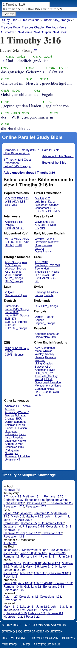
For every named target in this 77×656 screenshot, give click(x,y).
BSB (7, 204)
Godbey (53, 204)
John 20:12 (11, 573)
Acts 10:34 (25, 583)
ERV (20, 198)
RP (37, 275)
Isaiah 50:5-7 (12, 549)
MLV (57, 211)
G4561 (30, 79)
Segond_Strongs (45, 323)
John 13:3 (57, 606)
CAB (56, 392)
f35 (53, 275)
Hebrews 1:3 (12, 529)
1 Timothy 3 (8, 32)
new (24, 262)
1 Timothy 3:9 (12, 496)
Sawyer (39, 366)
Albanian (10, 406)
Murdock (52, 292)
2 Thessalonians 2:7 (60, 503)
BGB (53, 278)
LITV (53, 208)
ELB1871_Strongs (16, 321)
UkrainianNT (12, 459)
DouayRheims (43, 251)
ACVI (15, 228)
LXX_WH (54, 265)
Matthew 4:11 (51, 563)
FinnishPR (11, 428)
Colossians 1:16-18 (59, 526)
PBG (21, 447)
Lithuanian (11, 447)
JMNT (45, 225)
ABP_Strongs (13, 262)
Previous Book (10, 27)
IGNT (8, 228)
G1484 (5, 102)
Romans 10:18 (13, 586)
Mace (38, 351)
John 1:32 (48, 549)
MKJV (17, 239)
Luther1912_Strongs (17, 315)
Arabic (27, 406)
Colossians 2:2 (35, 503)
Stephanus (41, 265)
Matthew (53, 242)
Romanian (11, 456)
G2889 (15, 113)
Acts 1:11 (40, 573)
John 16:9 (40, 553)
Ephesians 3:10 (57, 573)
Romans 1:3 (11, 556)
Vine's (25, 644)
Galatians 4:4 (12, 526)
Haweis (39, 357)
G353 (25, 113)
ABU (48, 366)
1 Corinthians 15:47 (51, 523)
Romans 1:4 (29, 556)
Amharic (10, 409)
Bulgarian (20, 415)
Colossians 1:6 (28, 596)
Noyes (51, 370)
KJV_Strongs (13, 265)
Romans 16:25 (53, 496)
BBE (51, 222)
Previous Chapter (33, 27)
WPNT (39, 395)
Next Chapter (42, 32)
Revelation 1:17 (51, 533)
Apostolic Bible (47, 644)
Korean (9, 444)
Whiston (47, 351)
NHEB (51, 388)
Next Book (60, 32)
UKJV (25, 242)
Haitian (22, 428)
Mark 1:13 (17, 566)
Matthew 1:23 (34, 516)
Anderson (40, 370)
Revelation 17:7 (36, 506)
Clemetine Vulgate (16, 295)
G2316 (50, 68)
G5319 (63, 68)
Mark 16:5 (32, 566)
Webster (40, 360)
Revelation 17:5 (14, 506)
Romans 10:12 (63, 583)
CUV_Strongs (20, 348)
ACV (44, 211)
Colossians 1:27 (14, 589)
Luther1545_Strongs (17, 309)
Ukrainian (24, 456)
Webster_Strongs (15, 268)
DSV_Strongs (49, 306)
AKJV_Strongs (14, 278)
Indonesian (11, 434)
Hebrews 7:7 (12, 489)
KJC (7, 242)
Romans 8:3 (11, 523)
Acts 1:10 (26, 573)
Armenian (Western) (17, 412)
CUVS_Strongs (14, 354)
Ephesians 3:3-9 (56, 499)
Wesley (39, 354)
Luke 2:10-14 (49, 566)
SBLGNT (45, 275)
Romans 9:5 (29, 523)
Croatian (10, 418)
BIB (22, 228)
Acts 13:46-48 (43, 583)
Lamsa (39, 295)
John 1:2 (63, 516)
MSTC (9, 239)
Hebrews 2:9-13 (14, 533)
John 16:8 (26, 553)
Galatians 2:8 (33, 586)
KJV (7, 198)
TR (48, 271)
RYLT (38, 392)
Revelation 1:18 (14, 536)
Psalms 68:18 (32, 563)
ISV (37, 228)
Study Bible (9, 20)
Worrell (39, 379)
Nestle (55, 271)
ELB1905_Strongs (16, 328)
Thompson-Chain (44, 638)
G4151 (5, 90)
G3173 (37, 57)
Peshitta (48, 295)
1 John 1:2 (33, 533)
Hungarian (11, 431)
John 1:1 (50, 516)
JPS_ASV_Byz (44, 373)
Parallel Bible (50, 150)
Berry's (68, 638)
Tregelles (40, 271)
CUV (8, 348)
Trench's (9, 644)
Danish (9, 421)
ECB (38, 211)
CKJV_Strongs (14, 281)
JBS (53, 337)
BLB (50, 211)
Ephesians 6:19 (14, 503)
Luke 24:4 (19, 569)
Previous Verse (56, 27)
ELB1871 (10, 318)
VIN (42, 228)
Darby (51, 201)
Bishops (39, 248)
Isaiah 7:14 (11, 513)
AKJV (15, 201)
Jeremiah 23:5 (43, 513)
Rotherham (41, 204)
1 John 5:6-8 (64, 556)
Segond (39, 320)
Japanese (11, 440)
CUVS (9, 351)
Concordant (42, 208)
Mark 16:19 (11, 606)
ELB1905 (10, 325)
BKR (19, 418)
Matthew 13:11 (33, 496)
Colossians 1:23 (50, 596)
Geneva (47, 245)
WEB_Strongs (13, 275)
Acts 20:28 (25, 519)
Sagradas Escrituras (47, 334)
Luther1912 (12, 312)
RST (19, 406)
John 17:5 (19, 610)
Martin (50, 316)
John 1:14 (10, 519)
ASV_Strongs (13, 271)
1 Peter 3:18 (46, 556)
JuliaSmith (41, 201)
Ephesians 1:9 (34, 499)
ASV (26, 198)
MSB (14, 204)
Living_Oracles (44, 363)
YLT (13, 198)
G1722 (5, 79)
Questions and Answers (45, 625)
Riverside (55, 382)
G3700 (16, 90)
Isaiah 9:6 (26, 513)
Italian (22, 434)
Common (40, 388)
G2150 (5, 68)
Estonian (10, 425)
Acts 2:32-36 (57, 553)
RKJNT (9, 245)
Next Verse (25, 32)
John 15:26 (11, 553)
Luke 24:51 (27, 606)
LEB (22, 201)
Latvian (19, 444)
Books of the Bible (54, 162)
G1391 (5, 124)
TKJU (18, 245)
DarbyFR (40, 316)
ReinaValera (42, 337)
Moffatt (48, 379)
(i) (35, 49)
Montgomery (42, 385)
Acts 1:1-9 (33, 610)
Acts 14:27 (11, 596)
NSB (53, 225)
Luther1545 (12, 306)
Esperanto (20, 421)
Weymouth (41, 222)
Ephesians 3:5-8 (54, 586)
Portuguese (12, 450)
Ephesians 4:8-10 (15, 613)
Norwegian (11, 453)
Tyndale (50, 239)
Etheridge (40, 292)
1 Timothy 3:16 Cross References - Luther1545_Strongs (18, 163)
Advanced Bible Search (57, 156)
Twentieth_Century (46, 376)
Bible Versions (29, 20)
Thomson (50, 357)
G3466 (30, 68)
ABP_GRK (41, 262)
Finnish (20, 425)
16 (2, 61)
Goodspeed (42, 382)
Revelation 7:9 (13, 600)
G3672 (21, 57)
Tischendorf (42, 268)
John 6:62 (42, 606)
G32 (37, 90)
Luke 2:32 (10, 583)
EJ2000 (47, 392)
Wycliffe (39, 239)
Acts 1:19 (48, 610)
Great (38, 245)
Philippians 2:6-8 (33, 526)
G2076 (48, 57)
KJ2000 (16, 242)
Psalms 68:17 (12, 563)
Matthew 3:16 (31, 549)
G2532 (10, 57)
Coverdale (41, 242)
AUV (38, 225)
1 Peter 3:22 (32, 616)
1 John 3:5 (10, 543)
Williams (56, 385)
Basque (9, 415)
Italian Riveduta (14, 437)
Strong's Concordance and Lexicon (32, 631)
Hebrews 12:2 (13, 616)
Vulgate (9, 292)
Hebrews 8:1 (55, 613)
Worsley (49, 354)
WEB (8, 201)
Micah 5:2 (17, 516)
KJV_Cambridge (45, 347)
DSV (37, 306)
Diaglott (39, 198)
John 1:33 (62, 549)
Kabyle (22, 440)
